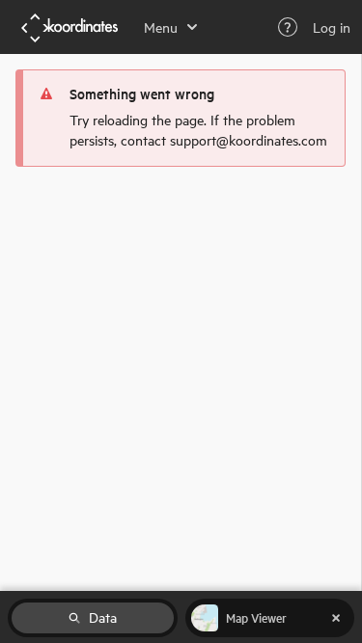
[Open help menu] (287, 27)
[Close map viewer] (336, 618)
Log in (331, 27)
